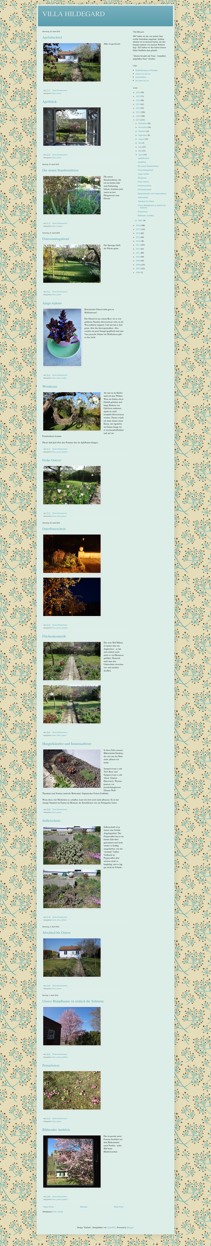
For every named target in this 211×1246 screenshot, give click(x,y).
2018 (138, 225)
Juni (140, 146)
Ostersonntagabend (55, 238)
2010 (138, 256)
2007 (138, 268)
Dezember (142, 123)
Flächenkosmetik (54, 636)
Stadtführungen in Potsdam (146, 70)
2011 (138, 252)
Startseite (83, 1206)
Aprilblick (49, 101)
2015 (138, 237)
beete (54, 516)
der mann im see (142, 80)
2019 (138, 119)
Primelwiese (51, 1065)
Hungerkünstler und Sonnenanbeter (66, 743)
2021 (138, 112)
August (141, 139)
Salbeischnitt (51, 820)
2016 (138, 233)
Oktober (142, 131)
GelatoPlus (111, 1227)
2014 (138, 241)
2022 (138, 108)
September (143, 135)
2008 (138, 264)
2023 (138, 104)
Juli (140, 142)
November (142, 127)
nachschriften (140, 77)
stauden (59, 226)
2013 (138, 245)
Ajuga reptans (52, 303)
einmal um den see (142, 73)
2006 (138, 272)
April (140, 154)
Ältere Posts (118, 1206)
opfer (58, 378)
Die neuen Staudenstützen (60, 170)
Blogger (130, 1227)
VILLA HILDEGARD (73, 13)
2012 (138, 248)
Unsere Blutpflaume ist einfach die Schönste (73, 1001)
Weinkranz (49, 386)
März (140, 220)
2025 (138, 96)
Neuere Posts (48, 1206)
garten (59, 93)
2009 (138, 260)
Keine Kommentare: (60, 90)
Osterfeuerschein (54, 528)
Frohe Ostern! (52, 460)
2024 (138, 100)
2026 (138, 92)
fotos (54, 93)
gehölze (65, 452)
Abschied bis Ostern (56, 932)
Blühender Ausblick (56, 1129)
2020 (138, 116)
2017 (138, 229)
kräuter (64, 920)
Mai (140, 150)
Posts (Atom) (57, 1211)
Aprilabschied (52, 37)
